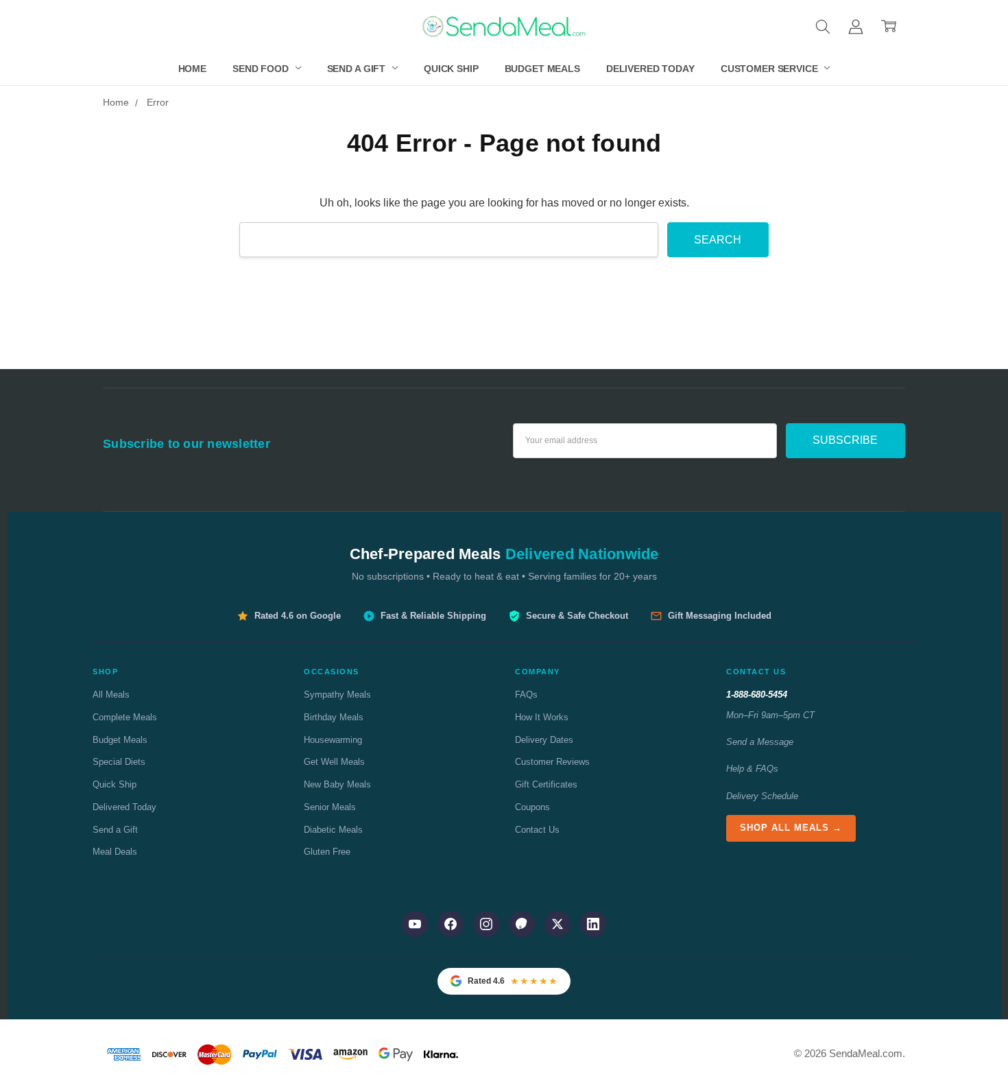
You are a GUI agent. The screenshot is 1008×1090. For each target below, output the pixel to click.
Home (192, 68)
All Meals (111, 694)
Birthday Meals (333, 717)
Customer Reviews (552, 762)
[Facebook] (450, 924)
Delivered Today (650, 68)
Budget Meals (542, 68)
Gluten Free (327, 851)
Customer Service (771, 68)
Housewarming (333, 740)
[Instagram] (486, 924)
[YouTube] (415, 924)
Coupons (532, 807)
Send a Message (759, 742)
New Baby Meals (337, 784)
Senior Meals (330, 807)
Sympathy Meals (337, 694)
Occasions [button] (331, 671)
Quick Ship (451, 68)
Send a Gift (357, 68)
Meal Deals (115, 851)
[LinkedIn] (593, 924)
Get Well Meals (334, 762)
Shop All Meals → (791, 827)
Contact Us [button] (756, 671)
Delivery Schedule (762, 796)
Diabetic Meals (333, 830)
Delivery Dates (544, 740)
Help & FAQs (752, 768)
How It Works (541, 717)
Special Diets (119, 762)
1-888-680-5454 (756, 694)
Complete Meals (125, 717)
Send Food (261, 68)
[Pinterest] (522, 924)
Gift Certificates (546, 784)
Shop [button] (105, 671)
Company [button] (537, 671)
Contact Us (537, 830)
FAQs (526, 694)
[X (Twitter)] (557, 924)
